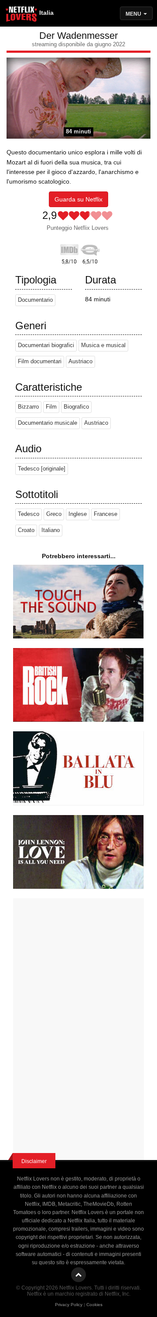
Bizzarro (28, 407)
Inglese (77, 514)
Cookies (94, 1304)
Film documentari (39, 361)
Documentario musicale (47, 423)
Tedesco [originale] (41, 469)
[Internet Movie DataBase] (69, 248)
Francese (105, 514)
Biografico (76, 407)
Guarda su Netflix (78, 199)
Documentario (35, 300)
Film (51, 407)
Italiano (50, 530)
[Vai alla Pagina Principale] (22, 15)
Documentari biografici (46, 345)
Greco (53, 514)
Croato (26, 530)
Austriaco (80, 361)
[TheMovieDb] (90, 248)
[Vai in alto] (78, 1275)
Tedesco (28, 514)
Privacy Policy (68, 1304)
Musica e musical (103, 345)
